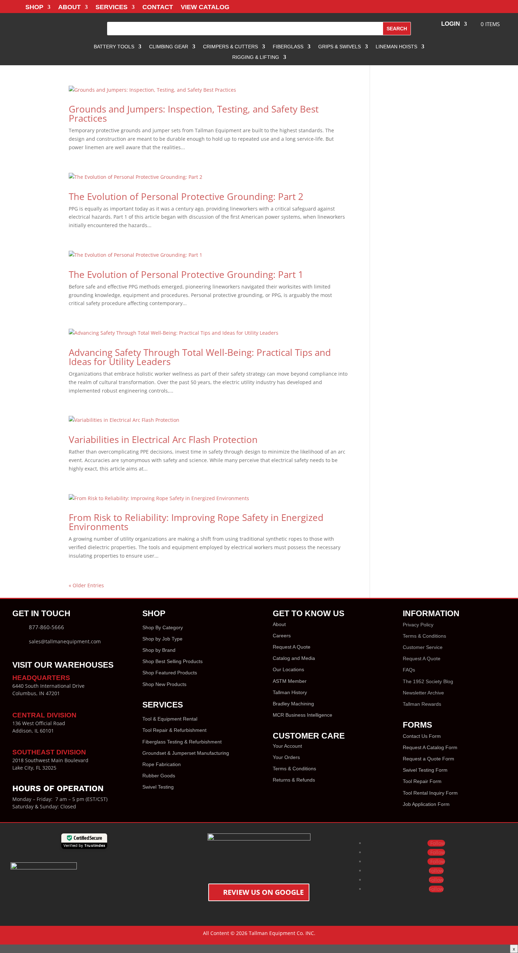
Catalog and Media (294, 658)
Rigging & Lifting (255, 57)
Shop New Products (164, 684)
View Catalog (205, 8)
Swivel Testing (158, 787)
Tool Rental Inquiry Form (430, 793)
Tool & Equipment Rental (169, 719)
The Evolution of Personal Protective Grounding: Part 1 (186, 274)
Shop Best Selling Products (172, 661)
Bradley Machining (293, 703)
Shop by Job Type (162, 639)
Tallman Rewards (422, 704)
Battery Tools (114, 46)
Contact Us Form (422, 736)
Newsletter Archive (423, 693)
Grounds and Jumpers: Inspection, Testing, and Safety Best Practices (194, 114)
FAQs (409, 670)
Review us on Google (263, 892)
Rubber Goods (158, 775)
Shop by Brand (158, 650)
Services (111, 8)
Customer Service (423, 647)
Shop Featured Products (169, 672)
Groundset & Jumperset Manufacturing (185, 753)
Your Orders (286, 757)
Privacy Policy (418, 624)
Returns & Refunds (294, 780)
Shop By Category (162, 627)
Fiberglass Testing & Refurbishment (182, 742)
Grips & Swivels (339, 46)
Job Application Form (426, 804)
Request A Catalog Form (430, 747)
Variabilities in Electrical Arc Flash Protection (163, 439)
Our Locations (288, 669)
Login (450, 24)
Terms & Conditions (294, 768)
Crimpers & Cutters (230, 46)
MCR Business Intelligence (302, 715)
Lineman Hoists (396, 46)
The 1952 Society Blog (428, 681)
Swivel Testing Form (425, 770)
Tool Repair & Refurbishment (174, 730)
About (69, 8)
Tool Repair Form (422, 781)
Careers (282, 635)
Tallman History (290, 692)
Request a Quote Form (428, 758)
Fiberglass (288, 46)
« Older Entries (86, 585)
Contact (157, 8)
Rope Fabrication (161, 764)
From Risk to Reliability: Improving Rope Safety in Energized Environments (196, 522)
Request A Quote (291, 647)
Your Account (287, 746)
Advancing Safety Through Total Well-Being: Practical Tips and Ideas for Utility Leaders (200, 357)
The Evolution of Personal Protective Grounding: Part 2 (186, 196)
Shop (34, 8)
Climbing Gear (168, 46)
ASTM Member (290, 681)
